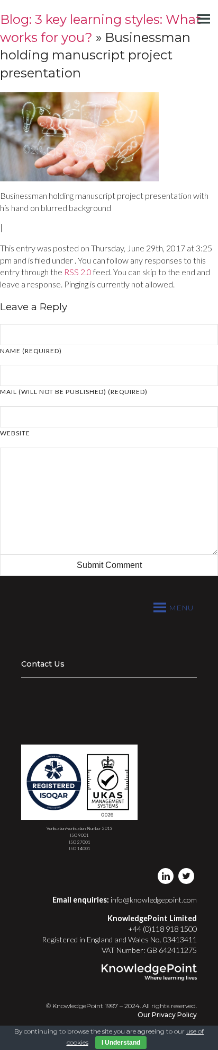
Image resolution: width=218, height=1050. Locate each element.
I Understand (121, 1042)
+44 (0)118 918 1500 (162, 928)
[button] (181, 607)
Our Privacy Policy (167, 1015)
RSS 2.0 (78, 272)
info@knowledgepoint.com (154, 899)
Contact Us (43, 664)
